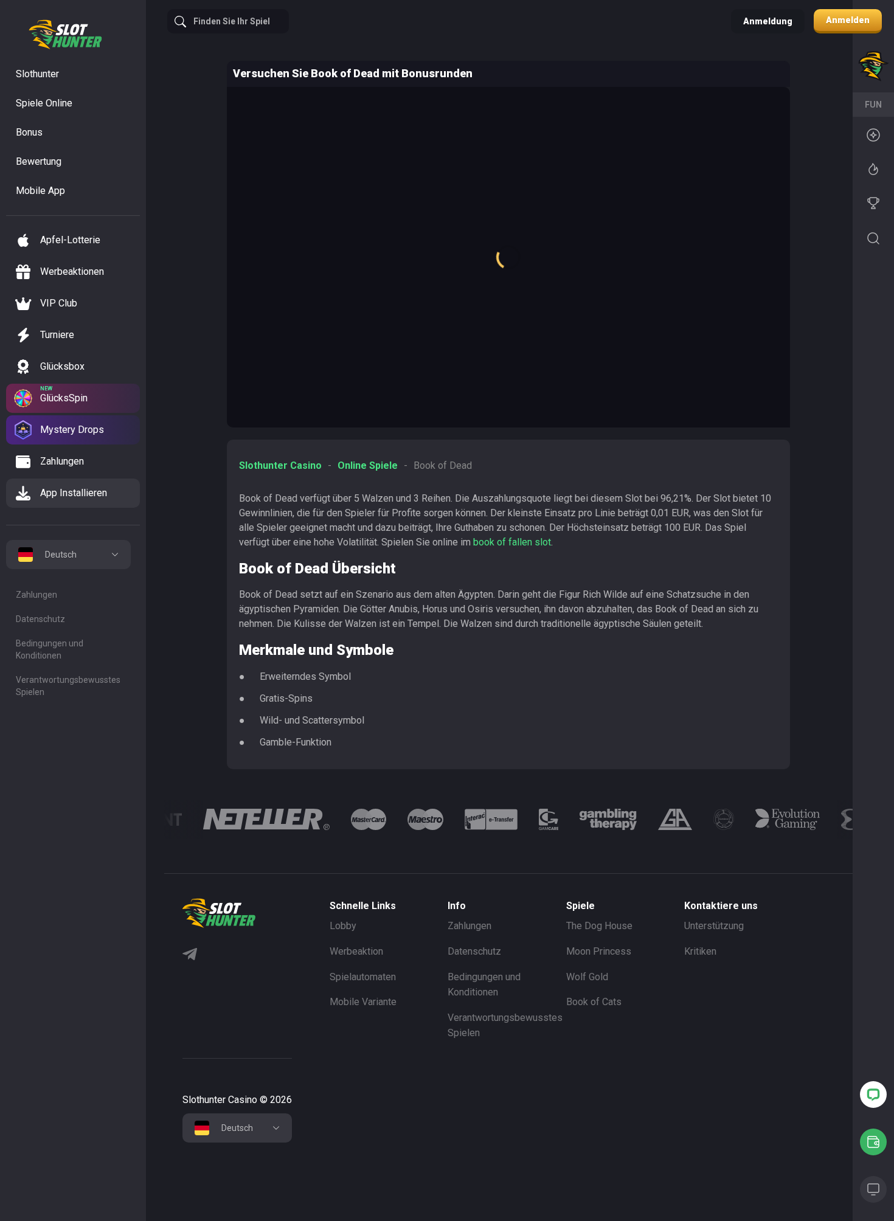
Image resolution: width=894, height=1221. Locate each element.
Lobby (343, 926)
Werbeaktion (356, 951)
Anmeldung (767, 21)
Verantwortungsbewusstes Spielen (68, 686)
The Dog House (599, 926)
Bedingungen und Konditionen (49, 649)
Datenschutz (40, 619)
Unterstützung (714, 926)
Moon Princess (598, 951)
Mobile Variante (363, 1002)
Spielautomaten (363, 977)
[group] (266, 819)
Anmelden (848, 20)
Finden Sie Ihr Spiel (231, 21)
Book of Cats (594, 1002)
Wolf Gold (587, 977)
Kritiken (700, 951)
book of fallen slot (512, 542)
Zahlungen (36, 595)
